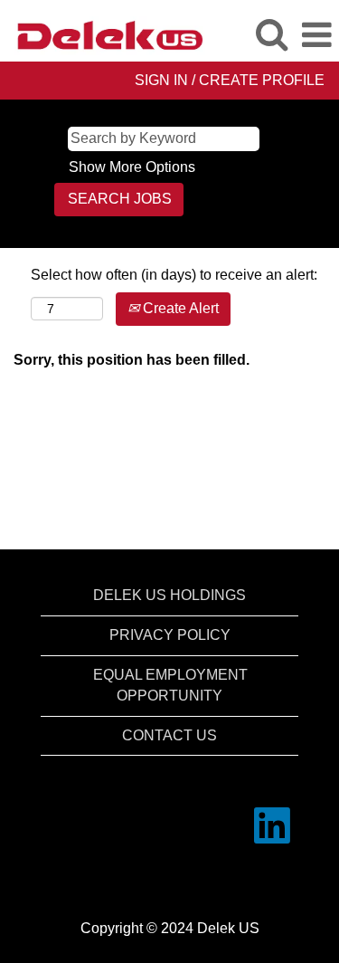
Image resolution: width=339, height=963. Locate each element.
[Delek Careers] (103, 34)
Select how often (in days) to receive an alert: (174, 274)
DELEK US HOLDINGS (169, 595)
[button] (316, 35)
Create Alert (179, 308)
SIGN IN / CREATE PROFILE (230, 80)
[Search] (271, 34)
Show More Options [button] (132, 167)
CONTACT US (169, 735)
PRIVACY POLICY (170, 635)
